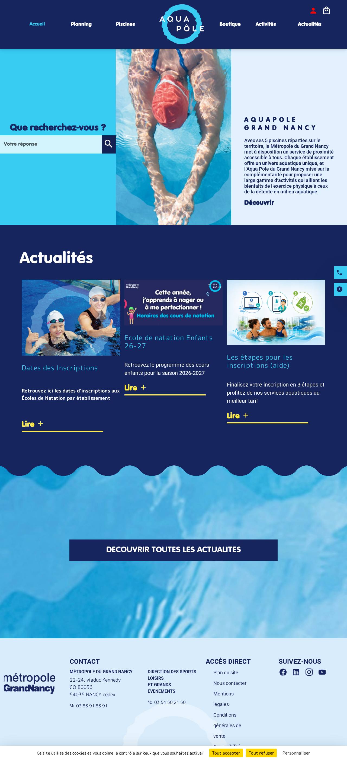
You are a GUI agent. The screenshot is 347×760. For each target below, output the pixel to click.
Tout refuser (261, 753)
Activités (266, 24)
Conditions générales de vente (227, 725)
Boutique (230, 24)
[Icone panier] (326, 10)
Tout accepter (226, 753)
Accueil (37, 24)
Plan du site (225, 672)
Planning (81, 24)
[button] (109, 144)
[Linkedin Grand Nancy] (298, 672)
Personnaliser (296, 753)
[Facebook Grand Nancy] (285, 672)
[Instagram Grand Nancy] (311, 672)
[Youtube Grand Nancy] (323, 672)
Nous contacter (229, 683)
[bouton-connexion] (313, 10)
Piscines (125, 24)
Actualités (310, 24)
